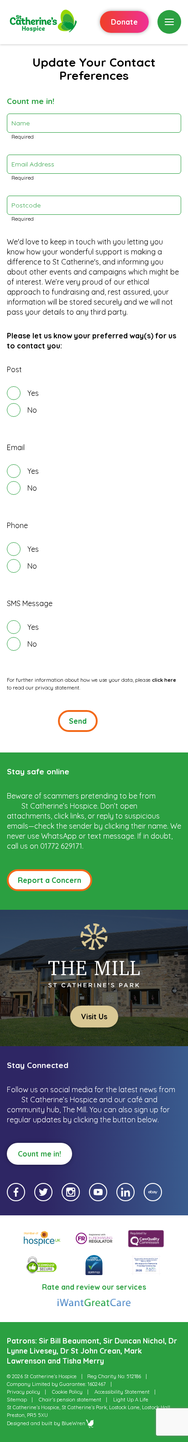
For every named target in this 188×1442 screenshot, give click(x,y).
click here (164, 680)
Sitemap (17, 1399)
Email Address (32, 164)
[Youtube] (98, 1192)
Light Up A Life (130, 1399)
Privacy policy (23, 1392)
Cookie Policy (67, 1392)
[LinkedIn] (125, 1192)
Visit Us (94, 1016)
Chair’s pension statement (70, 1399)
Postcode (26, 205)
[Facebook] (16, 1192)
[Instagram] (71, 1192)
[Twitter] (43, 1192)
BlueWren (73, 1423)
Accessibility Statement (122, 1392)
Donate (124, 21)
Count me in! (39, 1153)
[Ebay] (153, 1192)
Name (20, 123)
